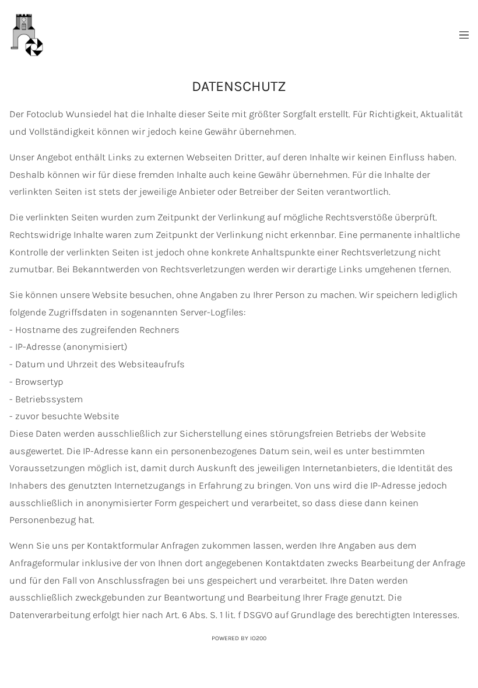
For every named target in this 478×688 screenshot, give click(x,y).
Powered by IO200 (239, 638)
